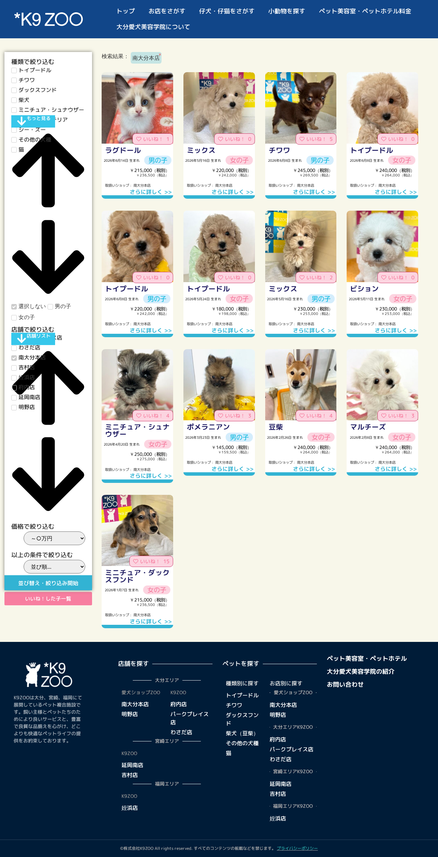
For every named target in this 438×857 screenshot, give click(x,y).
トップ (125, 11)
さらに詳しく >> (151, 192)
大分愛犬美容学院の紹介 (361, 671)
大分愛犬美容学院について (153, 27)
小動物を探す (286, 11)
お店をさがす (167, 11)
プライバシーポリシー (297, 848)
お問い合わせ (345, 684)
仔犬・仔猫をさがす (227, 11)
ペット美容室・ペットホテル (367, 658)
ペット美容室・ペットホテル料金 (365, 11)
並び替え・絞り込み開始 (48, 583)
